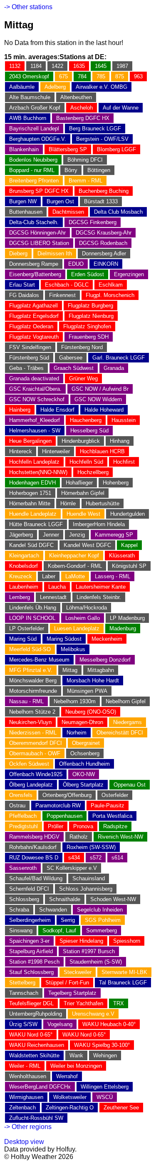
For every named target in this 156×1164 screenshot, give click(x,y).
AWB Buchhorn (27, 118)
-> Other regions (28, 1126)
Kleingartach (24, 555)
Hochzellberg (93, 472)
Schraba (19, 910)
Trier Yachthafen (83, 1003)
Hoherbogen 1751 (30, 493)
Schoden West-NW (113, 899)
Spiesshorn (126, 941)
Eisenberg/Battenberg (35, 274)
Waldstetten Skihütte (34, 1055)
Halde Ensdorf (57, 410)
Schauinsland (88, 878)
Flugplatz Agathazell (33, 305)
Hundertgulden (127, 514)
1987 (122, 66)
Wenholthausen (27, 1076)
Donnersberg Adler (104, 253)
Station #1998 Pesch (34, 962)
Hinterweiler (56, 451)
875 (119, 76)
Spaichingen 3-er (29, 941)
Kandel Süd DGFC (31, 545)
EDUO (76, 264)
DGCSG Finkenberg (92, 222)
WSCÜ (105, 1097)
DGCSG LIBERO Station (39, 243)
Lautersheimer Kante (101, 587)
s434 (74, 857)
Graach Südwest (74, 368)
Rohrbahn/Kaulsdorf (33, 847)
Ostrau (17, 805)
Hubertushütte (102, 503)
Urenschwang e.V (93, 1014)
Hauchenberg (86, 420)
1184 (36, 66)
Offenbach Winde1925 (35, 774)
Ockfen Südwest (29, 764)
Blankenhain (24, 149)
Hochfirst (124, 462)
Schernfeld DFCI (29, 889)
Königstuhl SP (129, 566)
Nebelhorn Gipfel (126, 701)
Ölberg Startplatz (83, 785)
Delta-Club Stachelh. (34, 222)
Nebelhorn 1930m (75, 701)
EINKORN (106, 264)
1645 (100, 66)
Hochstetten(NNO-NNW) (38, 472)
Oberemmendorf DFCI (35, 743)
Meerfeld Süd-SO (30, 649)
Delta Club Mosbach (118, 212)
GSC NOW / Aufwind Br (100, 389)
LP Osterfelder (26, 628)
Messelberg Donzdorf (105, 660)
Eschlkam (111, 285)
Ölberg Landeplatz (31, 785)
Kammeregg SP (114, 535)
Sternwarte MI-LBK (124, 972)
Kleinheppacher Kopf (74, 555)
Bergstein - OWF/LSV (102, 139)
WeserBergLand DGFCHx (40, 1087)
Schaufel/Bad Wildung (35, 878)
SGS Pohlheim (103, 920)
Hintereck (20, 451)
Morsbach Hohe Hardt (93, 680)
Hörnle (68, 503)
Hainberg (19, 410)
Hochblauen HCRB (102, 451)
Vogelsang (59, 1024)
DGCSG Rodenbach (103, 243)
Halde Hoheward (104, 410)
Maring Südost (64, 639)
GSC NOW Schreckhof (36, 399)
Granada (114, 368)
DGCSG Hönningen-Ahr (37, 233)
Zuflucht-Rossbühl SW (36, 1118)
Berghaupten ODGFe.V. (37, 139)
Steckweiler (78, 972)
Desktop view (24, 1141)
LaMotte (75, 576)
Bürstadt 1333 (101, 201)
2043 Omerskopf (29, 76)
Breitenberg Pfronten (34, 180)
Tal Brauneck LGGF (123, 982)
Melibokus (73, 649)
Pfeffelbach (23, 816)
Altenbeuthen (76, 97)
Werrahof (67, 1076)
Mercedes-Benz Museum (39, 660)
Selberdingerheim (30, 920)
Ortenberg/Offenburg (67, 795)
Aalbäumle (22, 87)
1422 (57, 66)
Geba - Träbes (26, 368)
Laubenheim (23, 587)
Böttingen (98, 170)
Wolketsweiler (70, 1097)
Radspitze (115, 826)
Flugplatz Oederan (31, 326)
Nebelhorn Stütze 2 (32, 712)
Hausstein (123, 420)
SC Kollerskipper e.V (72, 868)
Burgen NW (23, 201)
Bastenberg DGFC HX (82, 118)
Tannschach (23, 993)
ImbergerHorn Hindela (99, 524)
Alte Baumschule (29, 97)
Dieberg (18, 253)
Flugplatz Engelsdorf (34, 316)
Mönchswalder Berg (33, 680)
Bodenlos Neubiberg (33, 160)
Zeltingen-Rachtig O (70, 1107)
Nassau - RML (26, 701)
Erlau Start (22, 285)
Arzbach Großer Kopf (34, 108)
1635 (79, 66)
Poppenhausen (64, 816)
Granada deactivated (34, 378)
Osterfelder (115, 795)
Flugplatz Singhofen (87, 326)
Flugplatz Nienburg (91, 316)
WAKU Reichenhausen (36, 1045)
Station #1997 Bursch (89, 951)
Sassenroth (23, 868)
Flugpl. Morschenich (110, 295)
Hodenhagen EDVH (32, 483)
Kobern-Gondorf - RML (75, 566)
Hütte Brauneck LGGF (36, 524)
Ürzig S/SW (23, 1024)
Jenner (51, 535)
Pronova (83, 826)
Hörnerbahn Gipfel (82, 493)
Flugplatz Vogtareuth (34, 337)
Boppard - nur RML (31, 170)
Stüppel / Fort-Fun (67, 982)
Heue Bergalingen (30, 441)
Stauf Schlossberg (31, 972)
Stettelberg (22, 982)
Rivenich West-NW (120, 837)
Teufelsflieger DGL (31, 1003)
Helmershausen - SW (34, 430)
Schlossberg (24, 899)
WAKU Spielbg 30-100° (102, 1045)
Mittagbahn (100, 670)
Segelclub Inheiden (100, 910)
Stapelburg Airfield (31, 951)
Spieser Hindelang (81, 941)
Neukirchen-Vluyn (30, 722)
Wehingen (105, 1055)
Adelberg (55, 87)
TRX (118, 1003)
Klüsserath (122, 555)
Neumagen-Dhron (82, 722)
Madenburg (122, 628)
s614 (117, 857)
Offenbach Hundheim (84, 764)
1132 (14, 66)
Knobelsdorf (23, 566)
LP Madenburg (127, 618)
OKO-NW (83, 774)
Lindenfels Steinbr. (99, 597)
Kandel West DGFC (87, 545)
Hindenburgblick (81, 441)
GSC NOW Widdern (98, 399)
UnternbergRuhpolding (35, 1014)
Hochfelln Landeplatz (34, 462)
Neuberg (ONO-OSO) (90, 712)
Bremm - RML (85, 180)
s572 (96, 857)
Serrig (68, 920)
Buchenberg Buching (104, 191)
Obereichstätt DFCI (120, 732)
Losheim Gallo (82, 618)
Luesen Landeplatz (76, 628)
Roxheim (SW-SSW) (91, 847)
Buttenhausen (25, 212)
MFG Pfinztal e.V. (30, 670)
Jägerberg (21, 535)
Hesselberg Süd (89, 430)
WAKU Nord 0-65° (30, 1035)
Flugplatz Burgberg (90, 305)
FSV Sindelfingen (30, 347)
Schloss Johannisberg (85, 889)
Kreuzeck (20, 576)
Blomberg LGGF (116, 149)
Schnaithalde (64, 899)
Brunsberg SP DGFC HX (39, 191)
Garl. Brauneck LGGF (118, 358)
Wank (76, 1055)
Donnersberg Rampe (33, 264)
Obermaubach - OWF (34, 753)
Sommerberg (101, 930)
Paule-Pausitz (107, 805)
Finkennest (62, 295)
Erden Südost (87, 274)
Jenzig (77, 535)
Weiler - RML (24, 1066)
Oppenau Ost (130, 785)
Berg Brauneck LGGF (95, 128)
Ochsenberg (84, 753)
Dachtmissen (68, 212)
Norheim (77, 732)
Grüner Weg (83, 378)
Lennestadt (53, 597)
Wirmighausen (26, 1097)
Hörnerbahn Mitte (29, 503)
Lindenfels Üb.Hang (32, 607)
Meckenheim (107, 639)
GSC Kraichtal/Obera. (35, 389)
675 (63, 76)
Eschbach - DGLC (67, 285)
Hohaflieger (79, 483)
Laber (48, 576)
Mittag (69, 670)
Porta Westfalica (112, 816)
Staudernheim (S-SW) (95, 962)
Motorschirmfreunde (33, 691)
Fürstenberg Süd (29, 358)
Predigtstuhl (23, 826)
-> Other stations (28, 6)
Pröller (55, 826)
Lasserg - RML (112, 576)
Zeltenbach (22, 1107)
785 (101, 76)
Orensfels (20, 795)
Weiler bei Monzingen (76, 1066)
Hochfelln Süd (86, 462)
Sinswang (20, 930)
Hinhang (119, 441)
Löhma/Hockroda (86, 607)
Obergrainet (86, 743)
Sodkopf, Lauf (59, 930)
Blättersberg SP (68, 149)
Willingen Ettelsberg (105, 1087)
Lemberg (19, 597)
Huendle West (83, 514)
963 (138, 76)
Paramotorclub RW (58, 805)
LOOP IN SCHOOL (32, 618)
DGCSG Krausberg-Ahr (103, 233)
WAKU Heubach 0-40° (109, 1024)
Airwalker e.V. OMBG (101, 87)
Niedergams (127, 722)
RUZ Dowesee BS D (33, 857)
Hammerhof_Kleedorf (34, 420)
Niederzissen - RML (33, 732)
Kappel (129, 545)
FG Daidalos (24, 295)
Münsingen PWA (87, 691)
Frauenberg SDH (89, 337)
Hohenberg (116, 483)
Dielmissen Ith (54, 253)
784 (82, 76)
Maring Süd (23, 639)
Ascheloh (81, 108)
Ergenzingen (129, 274)
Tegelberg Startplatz (72, 993)
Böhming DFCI (85, 160)
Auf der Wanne (121, 108)
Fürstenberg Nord (82, 347)
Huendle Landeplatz (33, 514)
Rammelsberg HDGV (34, 837)
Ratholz (78, 837)
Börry (70, 170)
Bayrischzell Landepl (34, 128)
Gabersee (70, 358)
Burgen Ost (60, 201)
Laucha (57, 587)
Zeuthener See (121, 1107)
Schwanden (53, 910)
